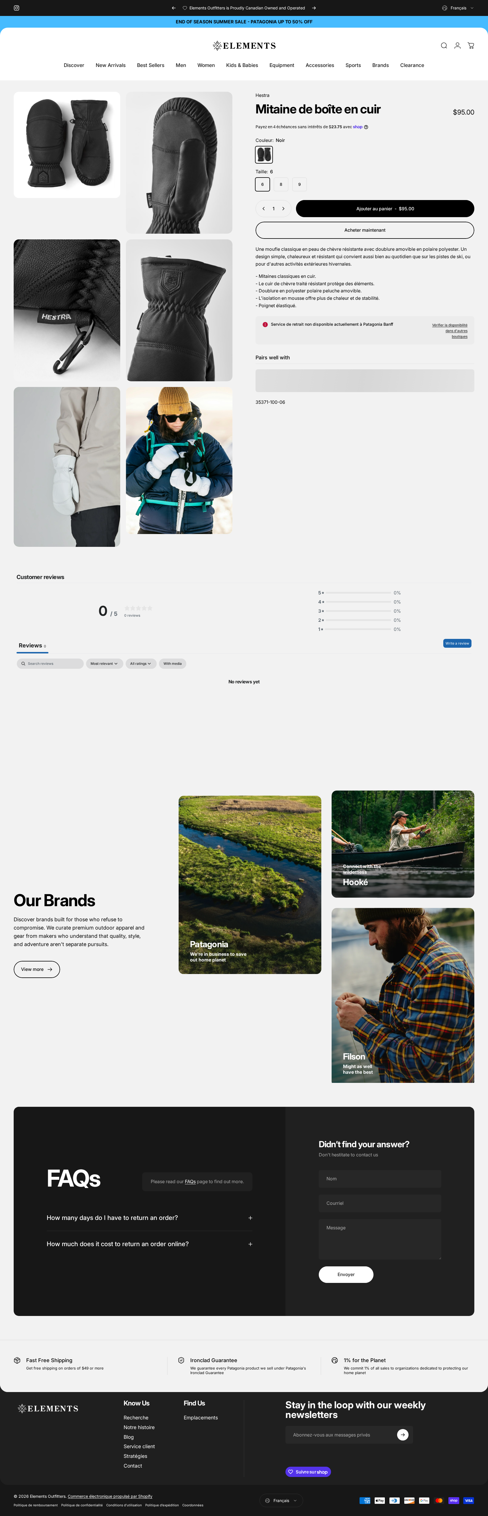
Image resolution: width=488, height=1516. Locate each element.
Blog (129, 1437)
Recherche (136, 1418)
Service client (139, 1446)
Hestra (262, 95)
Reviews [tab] (32, 645)
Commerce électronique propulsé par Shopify (110, 1496)
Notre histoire (139, 1427)
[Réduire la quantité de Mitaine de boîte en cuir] (262, 208)
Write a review (457, 643)
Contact (133, 1466)
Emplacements (201, 1418)
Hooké (355, 882)
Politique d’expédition (162, 1505)
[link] (37, 969)
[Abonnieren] (403, 1434)
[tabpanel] (244, 700)
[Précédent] (174, 8)
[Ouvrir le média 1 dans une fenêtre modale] (67, 145)
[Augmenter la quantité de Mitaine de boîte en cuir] (284, 208)
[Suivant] (314, 8)
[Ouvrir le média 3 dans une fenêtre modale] (179, 163)
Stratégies (135, 1456)
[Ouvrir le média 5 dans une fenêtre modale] (179, 310)
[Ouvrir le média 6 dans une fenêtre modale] (67, 467)
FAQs (190, 1182)
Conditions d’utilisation (124, 1505)
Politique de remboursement (36, 1505)
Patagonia (209, 944)
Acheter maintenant (364, 230)
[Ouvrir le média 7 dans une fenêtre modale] (179, 460)
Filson (354, 1057)
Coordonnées (192, 1505)
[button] (359, 593)
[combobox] (458, 8)
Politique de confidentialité (82, 1505)
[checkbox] (172, 664)
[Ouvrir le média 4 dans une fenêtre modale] (67, 310)
